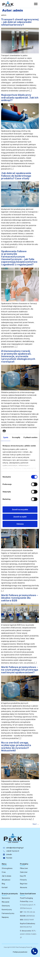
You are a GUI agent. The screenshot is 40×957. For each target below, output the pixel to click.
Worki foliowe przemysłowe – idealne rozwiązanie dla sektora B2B (19, 598)
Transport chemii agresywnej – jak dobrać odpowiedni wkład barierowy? (20, 22)
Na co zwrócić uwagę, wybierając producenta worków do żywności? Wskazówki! (16, 746)
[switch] (34, 484)
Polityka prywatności (20, 952)
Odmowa (20, 524)
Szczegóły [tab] (16, 437)
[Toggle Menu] (36, 4)
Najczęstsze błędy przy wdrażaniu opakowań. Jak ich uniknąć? (19, 97)
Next (36, 824)
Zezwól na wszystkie (20, 509)
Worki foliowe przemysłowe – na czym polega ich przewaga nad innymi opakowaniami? (19, 669)
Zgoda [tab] (5, 437)
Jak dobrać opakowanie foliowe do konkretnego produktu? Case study (16, 176)
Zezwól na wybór (20, 517)
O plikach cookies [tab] (30, 437)
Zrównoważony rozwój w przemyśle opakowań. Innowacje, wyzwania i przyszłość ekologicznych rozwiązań (18, 356)
